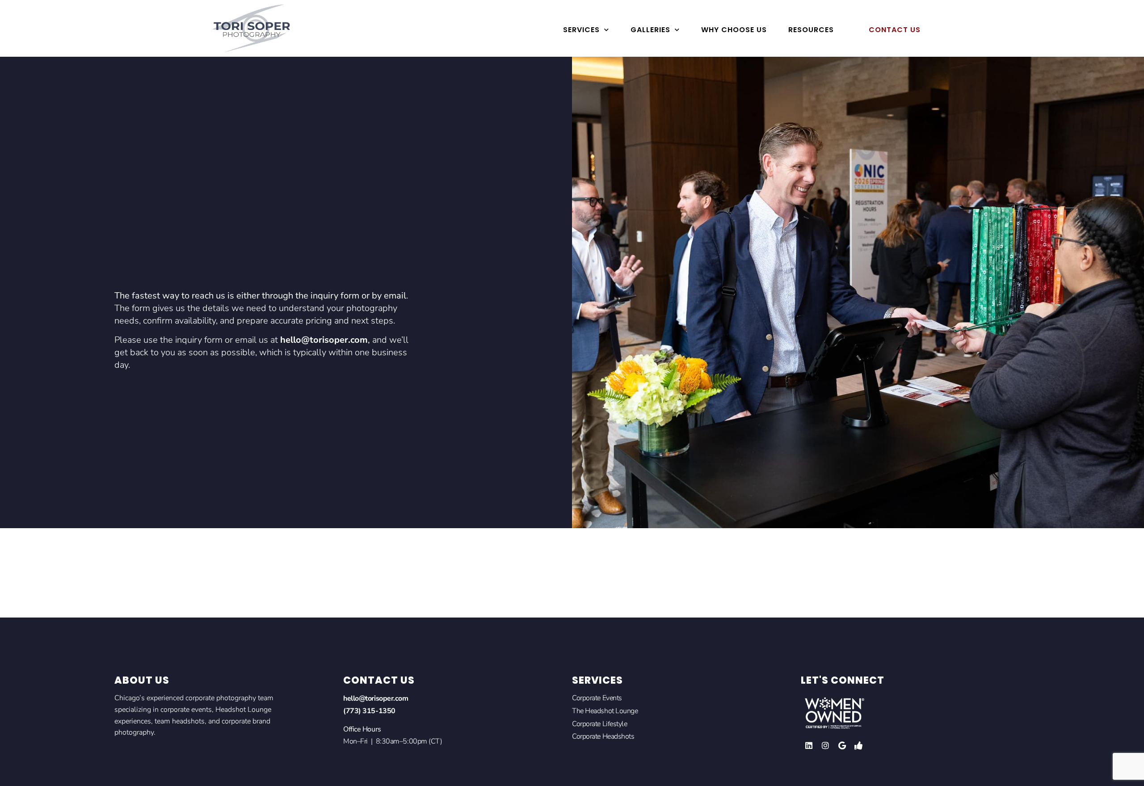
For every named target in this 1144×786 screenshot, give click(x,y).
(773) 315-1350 (369, 711)
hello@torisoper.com (324, 340)
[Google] (842, 745)
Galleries (650, 30)
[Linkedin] (809, 745)
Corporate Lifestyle (599, 724)
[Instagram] (825, 745)
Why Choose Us (734, 30)
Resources (811, 30)
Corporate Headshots (603, 736)
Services (581, 30)
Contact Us (895, 30)
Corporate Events (597, 698)
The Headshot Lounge (605, 711)
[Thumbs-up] (858, 745)
